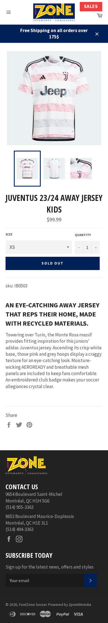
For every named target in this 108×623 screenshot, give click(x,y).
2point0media (80, 604)
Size (9, 234)
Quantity (83, 235)
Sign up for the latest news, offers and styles (50, 567)
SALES (91, 6)
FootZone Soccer (33, 604)
